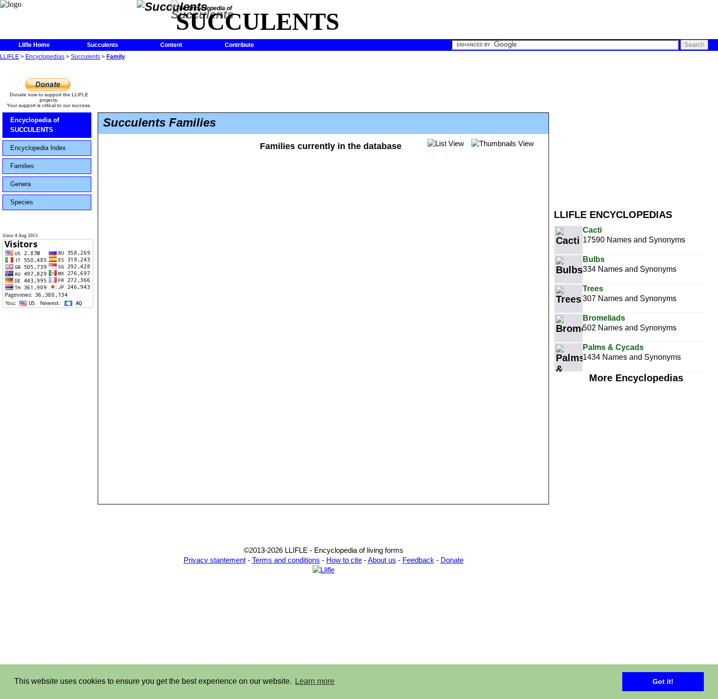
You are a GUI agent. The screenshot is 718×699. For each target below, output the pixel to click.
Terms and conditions (286, 560)
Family (115, 56)
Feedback (418, 560)
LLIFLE (9, 56)
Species (21, 202)
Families (22, 166)
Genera (20, 184)
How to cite (344, 560)
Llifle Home (34, 45)
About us (382, 560)
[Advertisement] (636, 131)
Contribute (239, 45)
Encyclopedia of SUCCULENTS (34, 124)
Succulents (102, 45)
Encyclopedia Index (38, 148)
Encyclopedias (44, 56)
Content (171, 45)
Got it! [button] (663, 681)
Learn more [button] (315, 681)
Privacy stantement (215, 560)
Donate (452, 560)
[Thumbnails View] (502, 144)
